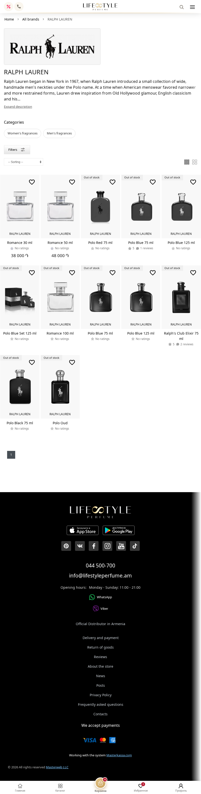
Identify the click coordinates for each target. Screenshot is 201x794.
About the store (100, 666)
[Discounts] (8, 6)
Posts (100, 685)
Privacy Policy (101, 695)
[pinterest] (66, 546)
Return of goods (100, 647)
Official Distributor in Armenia (100, 623)
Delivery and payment (101, 637)
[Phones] (19, 6)
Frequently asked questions (100, 704)
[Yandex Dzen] (135, 546)
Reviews (100, 656)
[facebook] (94, 546)
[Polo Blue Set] (19, 297)
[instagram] (107, 546)
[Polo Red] (100, 206)
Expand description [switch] (18, 106)
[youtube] (121, 546)
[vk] (80, 546)
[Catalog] (192, 7)
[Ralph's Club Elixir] (181, 297)
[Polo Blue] (141, 206)
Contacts (100, 714)
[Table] (194, 162)
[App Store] (83, 531)
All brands (30, 19)
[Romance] (19, 206)
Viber (104, 608)
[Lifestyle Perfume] (100, 7)
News (100, 676)
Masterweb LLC (57, 767)
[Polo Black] (19, 387)
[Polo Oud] (60, 387)
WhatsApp (104, 597)
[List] (186, 162)
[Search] (181, 7)
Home (9, 19)
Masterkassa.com (119, 755)
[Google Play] (119, 531)
